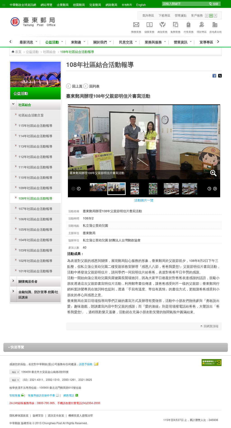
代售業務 (189, 31)
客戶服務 (197, 15)
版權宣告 (38, 415)
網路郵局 (111, 4)
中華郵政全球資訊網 (23, 4)
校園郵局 (79, 4)
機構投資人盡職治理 (80, 415)
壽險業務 (162, 31)
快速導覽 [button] (16, 346)
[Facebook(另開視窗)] (214, 76)
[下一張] (209, 188)
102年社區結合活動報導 (35, 260)
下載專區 (164, 15)
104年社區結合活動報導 (35, 240)
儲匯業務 (149, 31)
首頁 (18, 51)
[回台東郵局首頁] (41, 21)
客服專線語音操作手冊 (41, 395)
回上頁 (77, 86)
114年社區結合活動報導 (35, 136)
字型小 (206, 15)
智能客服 (14, 395)
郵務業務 (136, 31)
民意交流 (126, 42)
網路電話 (68, 395)
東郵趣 (76, 42)
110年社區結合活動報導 (35, 177)
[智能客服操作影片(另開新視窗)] (22, 395)
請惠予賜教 (85, 364)
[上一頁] (11, 41)
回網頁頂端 (211, 326)
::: (3, 4)
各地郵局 (127, 4)
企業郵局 (63, 4)
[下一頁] (217, 41)
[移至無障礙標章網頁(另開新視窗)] (212, 362)
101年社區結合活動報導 (35, 271)
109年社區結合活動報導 (35, 188)
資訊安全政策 (56, 415)
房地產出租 (215, 31)
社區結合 (49, 51)
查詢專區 (148, 15)
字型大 (215, 15)
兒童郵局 (95, 4)
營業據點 (181, 15)
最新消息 (26, 42)
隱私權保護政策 (18, 415)
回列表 (94, 86)
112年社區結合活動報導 (35, 156)
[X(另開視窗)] (220, 76)
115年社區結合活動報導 (35, 125)
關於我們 (100, 42)
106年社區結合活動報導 (35, 219)
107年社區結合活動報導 (35, 208)
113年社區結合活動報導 (35, 146)
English (141, 4)
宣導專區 (206, 42)
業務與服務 (153, 42)
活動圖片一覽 (143, 200)
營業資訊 (180, 42)
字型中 (211, 15)
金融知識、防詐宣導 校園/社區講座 (38, 294)
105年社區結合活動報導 (35, 229)
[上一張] (79, 188)
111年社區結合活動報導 (35, 167)
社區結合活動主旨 (31, 115)
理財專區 (202, 31)
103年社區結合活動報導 (35, 250)
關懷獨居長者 (27, 281)
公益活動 (52, 42)
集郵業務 (175, 31)
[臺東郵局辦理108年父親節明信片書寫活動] (98, 188)
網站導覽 (46, 4)
